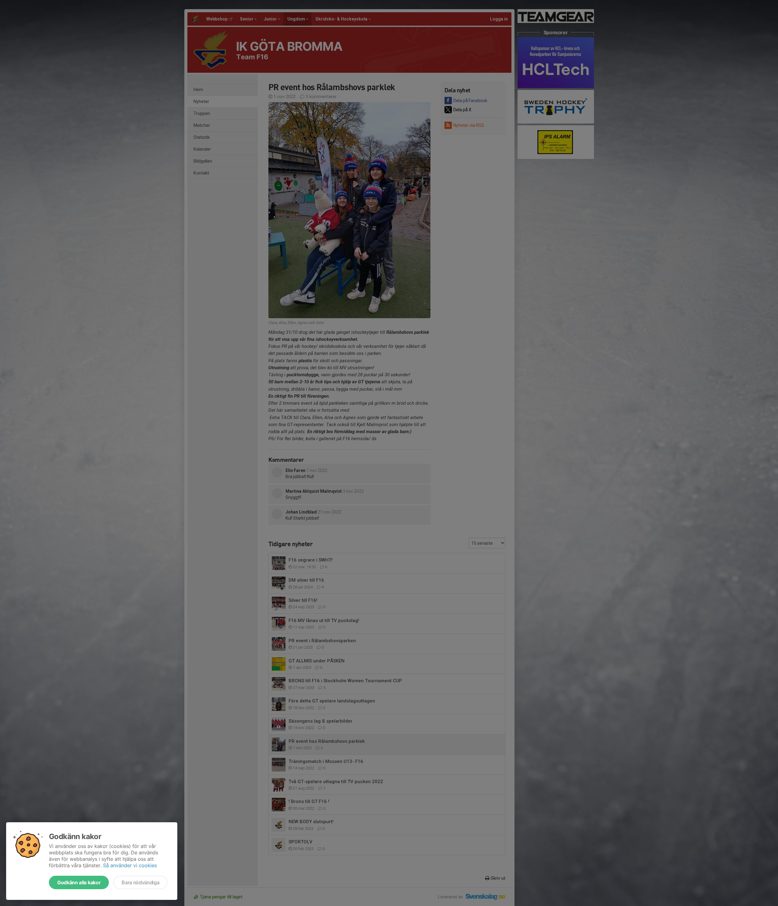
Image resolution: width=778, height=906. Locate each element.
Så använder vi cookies (130, 865)
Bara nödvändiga (140, 882)
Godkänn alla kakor (79, 882)
